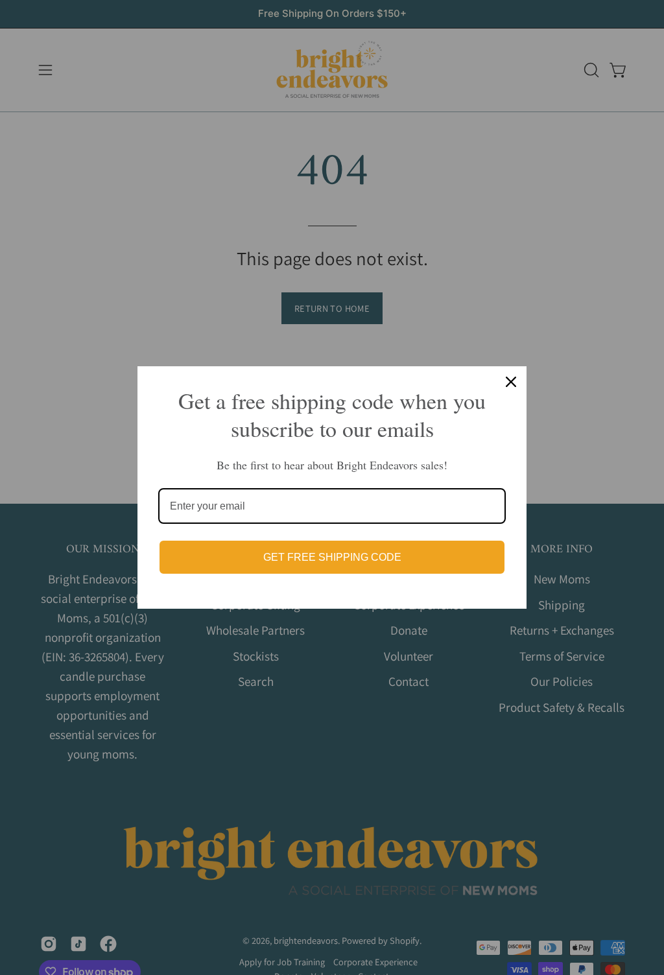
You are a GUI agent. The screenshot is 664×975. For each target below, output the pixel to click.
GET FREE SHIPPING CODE (332, 557)
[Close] (511, 381)
